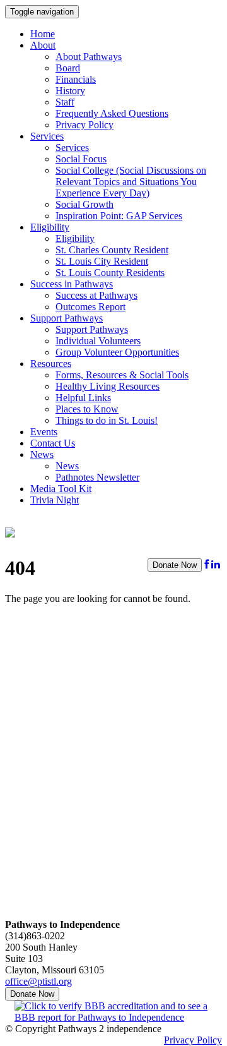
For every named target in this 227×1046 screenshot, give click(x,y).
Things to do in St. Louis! (106, 420)
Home (42, 33)
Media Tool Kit (60, 488)
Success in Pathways (71, 284)
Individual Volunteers (98, 340)
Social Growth (84, 204)
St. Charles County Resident (111, 249)
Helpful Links (83, 397)
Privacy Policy (84, 124)
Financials (75, 79)
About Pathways (88, 56)
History (70, 90)
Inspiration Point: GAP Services (118, 215)
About (42, 45)
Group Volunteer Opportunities (117, 352)
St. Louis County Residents (110, 272)
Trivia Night (54, 500)
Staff (64, 102)
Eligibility (49, 227)
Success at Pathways (96, 295)
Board (67, 68)
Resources (50, 363)
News (42, 454)
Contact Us (52, 443)
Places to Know (87, 409)
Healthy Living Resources (107, 386)
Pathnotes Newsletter (97, 477)
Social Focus (81, 158)
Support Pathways (66, 318)
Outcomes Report (90, 306)
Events (43, 431)
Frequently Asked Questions (111, 113)
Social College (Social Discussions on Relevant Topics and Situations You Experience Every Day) (130, 181)
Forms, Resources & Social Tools (122, 375)
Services (47, 136)
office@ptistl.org (38, 981)
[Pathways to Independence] (10, 530)
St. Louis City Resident (101, 261)
